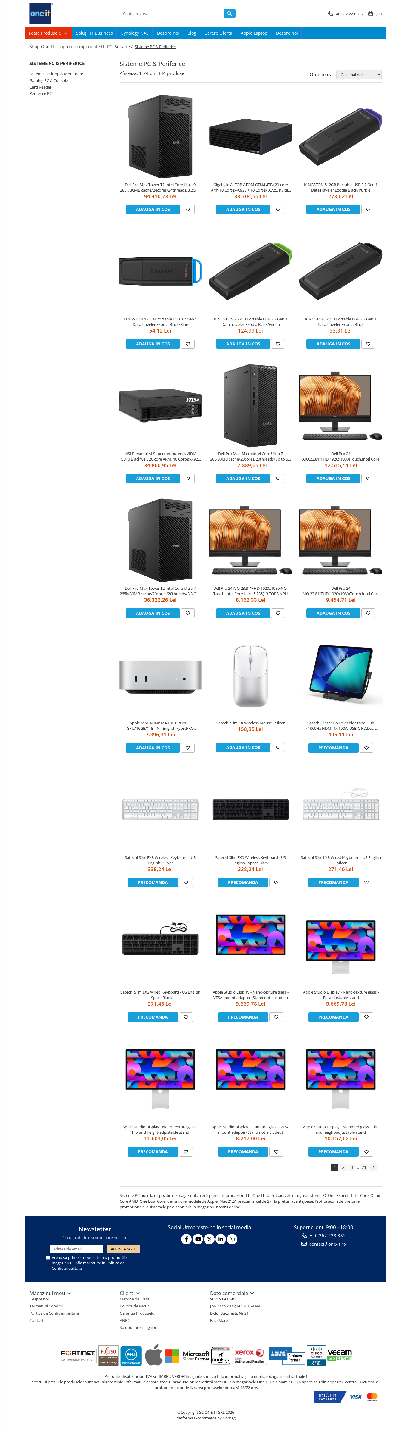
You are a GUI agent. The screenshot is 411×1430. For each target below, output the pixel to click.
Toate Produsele (45, 33)
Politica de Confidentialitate (54, 1313)
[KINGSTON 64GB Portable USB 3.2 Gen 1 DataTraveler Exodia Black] (341, 271)
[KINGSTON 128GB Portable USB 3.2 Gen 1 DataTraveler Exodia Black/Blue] (160, 271)
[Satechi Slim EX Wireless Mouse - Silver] (251, 675)
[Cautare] (230, 13)
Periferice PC (40, 93)
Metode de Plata (134, 1299)
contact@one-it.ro (327, 1244)
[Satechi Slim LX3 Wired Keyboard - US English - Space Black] (160, 944)
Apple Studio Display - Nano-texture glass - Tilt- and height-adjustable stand (160, 1129)
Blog (191, 33)
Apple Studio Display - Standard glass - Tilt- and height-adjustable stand (341, 1129)
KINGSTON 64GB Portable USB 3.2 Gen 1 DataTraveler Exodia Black (340, 321)
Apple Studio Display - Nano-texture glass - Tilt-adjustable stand (341, 994)
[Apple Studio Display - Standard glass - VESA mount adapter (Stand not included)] (251, 1079)
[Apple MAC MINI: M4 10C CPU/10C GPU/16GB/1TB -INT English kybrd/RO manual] (160, 675)
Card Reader (40, 87)
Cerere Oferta (218, 33)
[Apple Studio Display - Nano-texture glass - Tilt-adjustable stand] (341, 944)
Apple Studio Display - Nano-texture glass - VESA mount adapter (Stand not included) (251, 994)
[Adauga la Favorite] (188, 209)
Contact (36, 1320)
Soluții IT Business (94, 33)
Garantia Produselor (138, 1313)
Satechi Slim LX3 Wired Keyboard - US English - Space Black (160, 994)
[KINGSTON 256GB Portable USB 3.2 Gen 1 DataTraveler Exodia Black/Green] (251, 271)
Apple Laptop (254, 33)
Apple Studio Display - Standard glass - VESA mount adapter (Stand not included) (250, 1129)
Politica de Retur (134, 1306)
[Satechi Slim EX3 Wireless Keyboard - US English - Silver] (160, 809)
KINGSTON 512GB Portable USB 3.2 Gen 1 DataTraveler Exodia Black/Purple (341, 187)
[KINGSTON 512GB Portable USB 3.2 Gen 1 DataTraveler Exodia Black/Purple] (341, 137)
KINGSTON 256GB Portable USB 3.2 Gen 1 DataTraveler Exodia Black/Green (250, 321)
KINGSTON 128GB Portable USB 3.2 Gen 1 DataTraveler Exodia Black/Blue (160, 321)
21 (364, 1167)
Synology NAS (135, 33)
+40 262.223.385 (327, 1235)
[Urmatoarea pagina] (373, 1167)
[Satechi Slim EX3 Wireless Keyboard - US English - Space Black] (251, 809)
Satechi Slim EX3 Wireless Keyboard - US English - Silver (160, 860)
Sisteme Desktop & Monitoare (56, 73)
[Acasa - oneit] (59, 13)
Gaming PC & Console (48, 80)
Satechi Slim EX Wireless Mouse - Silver (250, 723)
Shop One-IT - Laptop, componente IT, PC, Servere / (81, 46)
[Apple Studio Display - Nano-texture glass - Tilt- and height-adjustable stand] (160, 1079)
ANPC (125, 1320)
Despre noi (168, 33)
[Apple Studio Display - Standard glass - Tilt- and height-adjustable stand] (341, 1079)
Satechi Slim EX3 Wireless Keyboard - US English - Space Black (250, 860)
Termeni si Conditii (46, 1306)
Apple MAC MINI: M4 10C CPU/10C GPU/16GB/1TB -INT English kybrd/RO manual (160, 725)
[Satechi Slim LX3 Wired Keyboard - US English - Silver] (341, 809)
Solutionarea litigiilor (138, 1327)
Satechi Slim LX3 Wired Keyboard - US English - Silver (341, 860)
